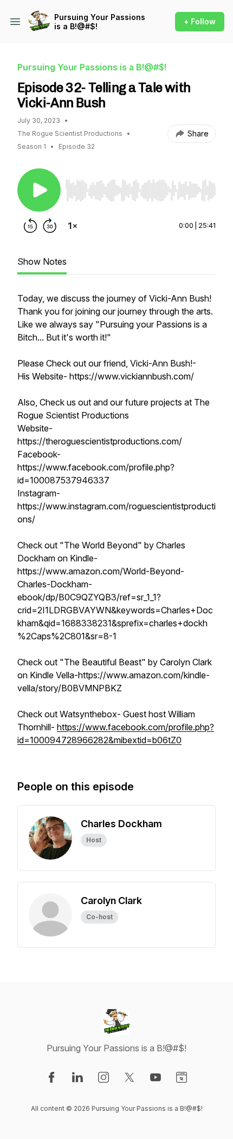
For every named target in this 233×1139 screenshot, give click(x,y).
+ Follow (200, 21)
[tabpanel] (116, 524)
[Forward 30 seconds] (49, 225)
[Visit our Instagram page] (103, 1077)
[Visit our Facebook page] (51, 1077)
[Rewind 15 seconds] (30, 225)
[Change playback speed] (72, 225)
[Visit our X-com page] (129, 1077)
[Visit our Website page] (181, 1077)
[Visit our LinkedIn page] (77, 1077)
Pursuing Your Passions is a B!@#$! (99, 21)
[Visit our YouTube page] (155, 1077)
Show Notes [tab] (42, 261)
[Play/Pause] (39, 190)
